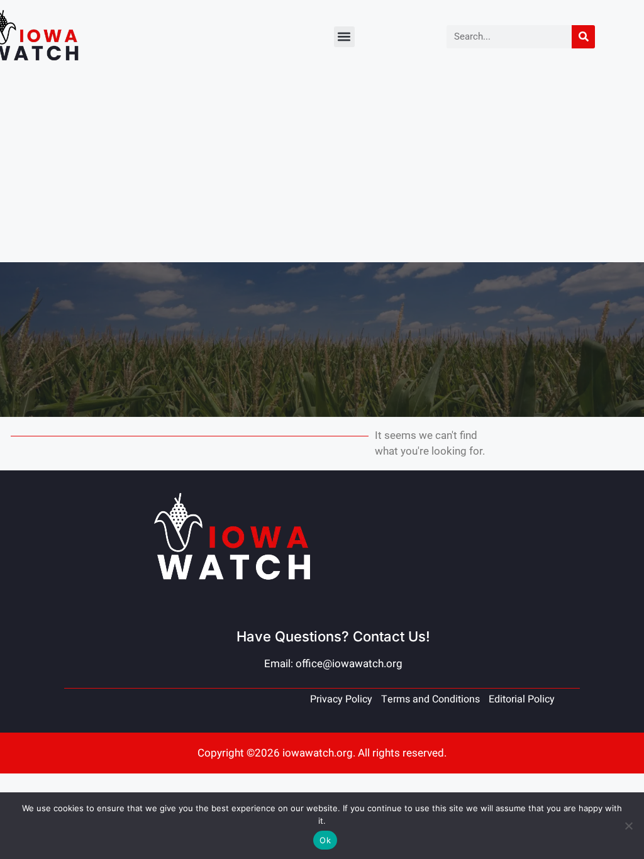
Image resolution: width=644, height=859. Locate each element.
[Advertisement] (322, 168)
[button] (344, 36)
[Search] (583, 36)
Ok (325, 840)
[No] (628, 825)
